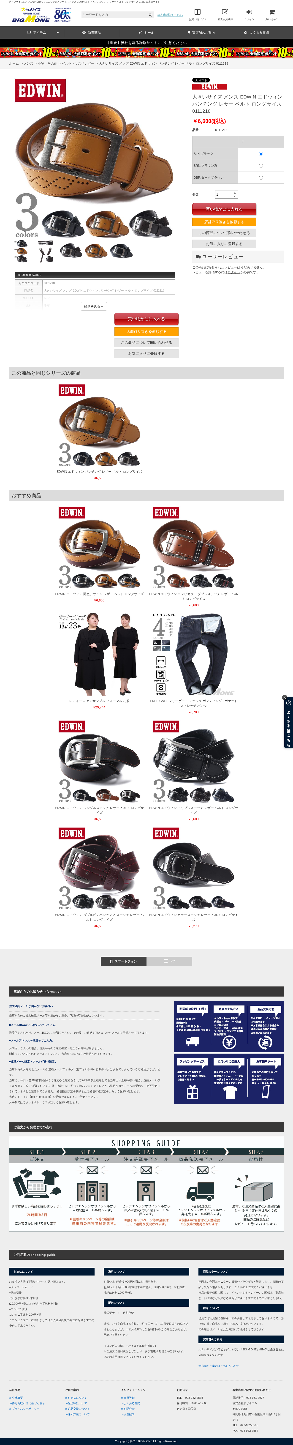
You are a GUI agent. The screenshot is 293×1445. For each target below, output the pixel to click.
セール (149, 32)
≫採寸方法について (77, 1414)
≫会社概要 (16, 1397)
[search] (150, 15)
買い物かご (272, 19)
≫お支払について (76, 1397)
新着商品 (94, 32)
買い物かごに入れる (224, 209)
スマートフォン (126, 961)
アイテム (39, 32)
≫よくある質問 (130, 1403)
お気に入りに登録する (224, 244)
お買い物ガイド (197, 19)
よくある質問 (259, 32)
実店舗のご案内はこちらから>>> (218, 1366)
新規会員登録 (225, 19)
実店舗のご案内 (203, 32)
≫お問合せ (128, 1408)
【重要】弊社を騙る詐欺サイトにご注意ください (146, 43)
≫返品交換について (77, 1408)
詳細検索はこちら (170, 15)
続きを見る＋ (93, 306)
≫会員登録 (128, 1397)
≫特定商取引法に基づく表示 (27, 1403)
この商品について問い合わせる (224, 233)
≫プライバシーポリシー (24, 1408)
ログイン (249, 19)
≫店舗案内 (128, 1414)
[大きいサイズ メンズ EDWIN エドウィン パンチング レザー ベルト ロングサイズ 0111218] (94, 159)
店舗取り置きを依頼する (224, 222)
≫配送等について (76, 1403)
